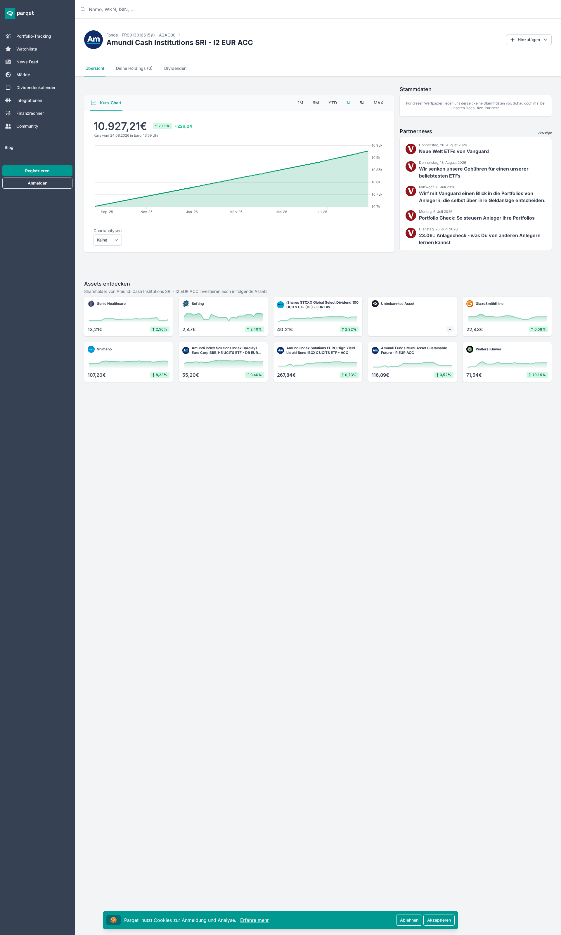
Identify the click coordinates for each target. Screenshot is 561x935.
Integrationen (29, 100)
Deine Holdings (134, 68)
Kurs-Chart (110, 102)
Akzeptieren (439, 919)
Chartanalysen (108, 230)
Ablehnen (409, 919)
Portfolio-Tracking (33, 36)
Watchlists (26, 48)
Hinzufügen (529, 39)
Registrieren (37, 170)
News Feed (27, 61)
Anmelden (37, 182)
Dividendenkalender (36, 87)
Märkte (23, 74)
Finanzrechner (30, 113)
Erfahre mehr (254, 920)
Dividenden (175, 68)
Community (27, 126)
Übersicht (94, 68)
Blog (9, 147)
